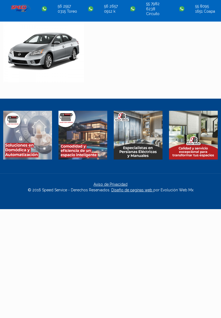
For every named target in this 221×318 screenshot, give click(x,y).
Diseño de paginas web (132, 190)
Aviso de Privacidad (110, 184)
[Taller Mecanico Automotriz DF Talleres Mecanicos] (21, 10)
